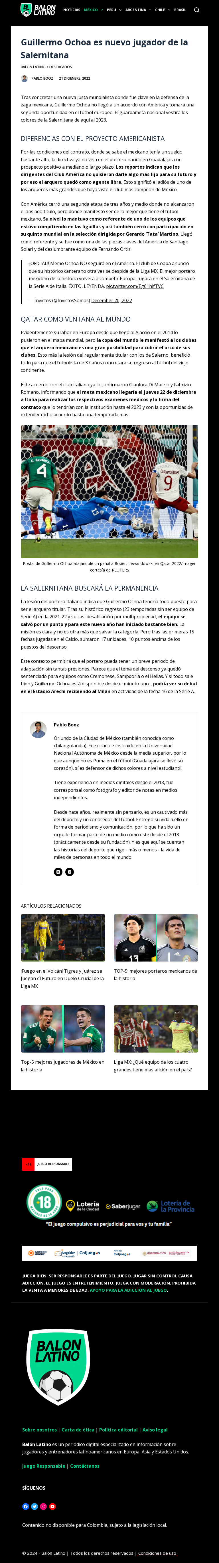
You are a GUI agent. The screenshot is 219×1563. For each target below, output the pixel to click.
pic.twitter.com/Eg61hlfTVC (135, 286)
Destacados (60, 66)
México (91, 9)
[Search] (196, 10)
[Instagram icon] (69, 872)
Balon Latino (33, 66)
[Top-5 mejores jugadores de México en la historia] (63, 1029)
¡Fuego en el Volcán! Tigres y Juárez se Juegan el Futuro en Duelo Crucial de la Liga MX (62, 978)
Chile (160, 9)
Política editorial (118, 1430)
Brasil (180, 9)
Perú (111, 9)
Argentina (135, 9)
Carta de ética (78, 1430)
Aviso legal (155, 1430)
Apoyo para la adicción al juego (128, 1290)
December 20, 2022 (111, 300)
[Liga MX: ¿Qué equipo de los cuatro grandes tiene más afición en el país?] (156, 1029)
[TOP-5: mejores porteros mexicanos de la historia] (156, 938)
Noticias (71, 9)
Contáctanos (85, 1466)
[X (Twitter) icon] (58, 872)
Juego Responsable (43, 1466)
